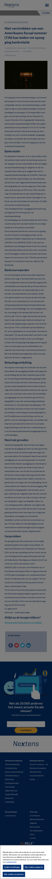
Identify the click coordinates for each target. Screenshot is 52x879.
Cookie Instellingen (12, 867)
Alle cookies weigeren (34, 867)
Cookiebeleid (11, 862)
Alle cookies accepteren (14, 874)
